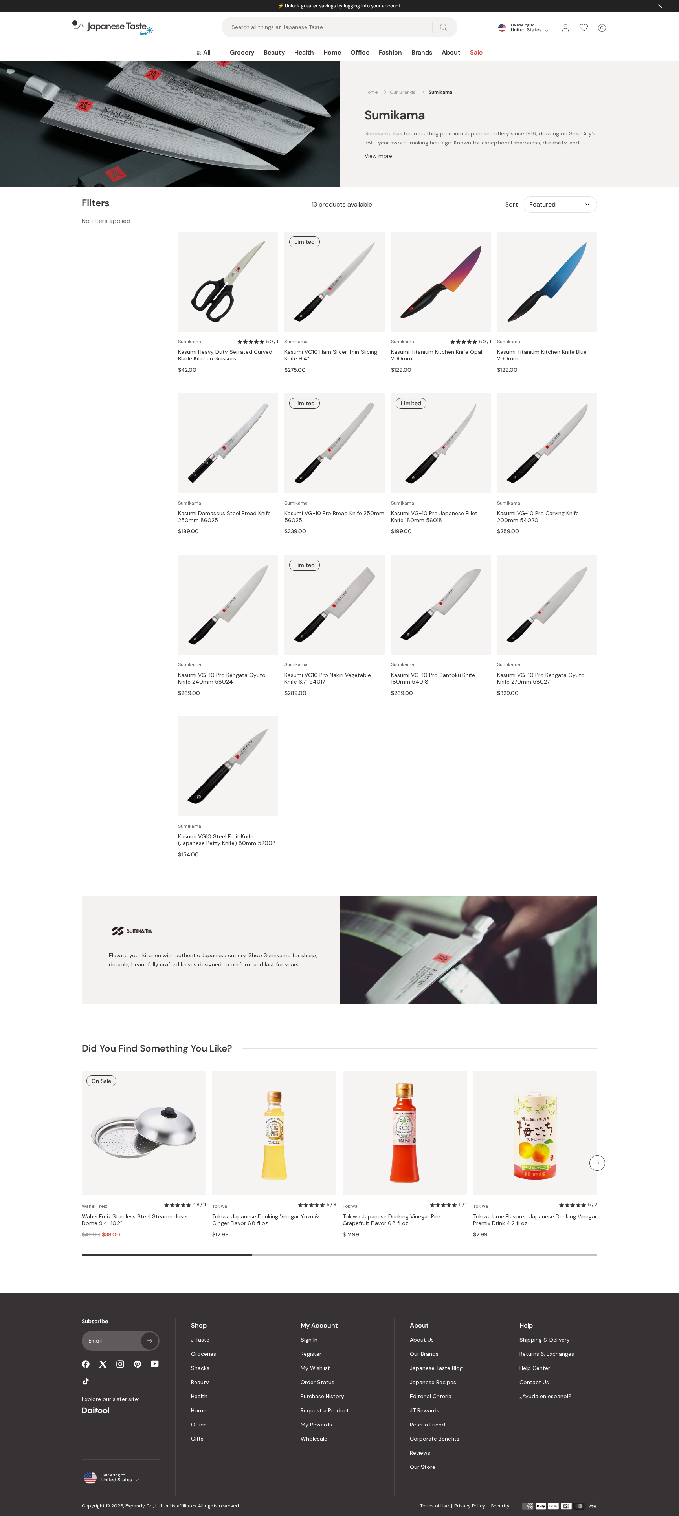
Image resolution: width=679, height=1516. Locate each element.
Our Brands (424, 1353)
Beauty (274, 52)
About (451, 52)
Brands (421, 52)
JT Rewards (424, 1410)
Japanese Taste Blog (436, 1368)
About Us (422, 1339)
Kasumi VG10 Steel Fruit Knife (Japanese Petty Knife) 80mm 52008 (227, 840)
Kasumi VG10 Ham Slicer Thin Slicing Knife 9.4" (330, 355)
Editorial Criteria (430, 1396)
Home (332, 52)
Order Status (317, 1382)
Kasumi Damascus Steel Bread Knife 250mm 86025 (224, 517)
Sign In (309, 1339)
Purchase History (322, 1396)
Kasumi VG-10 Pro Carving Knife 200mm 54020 (538, 517)
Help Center (534, 1368)
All (207, 52)
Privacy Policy (469, 1506)
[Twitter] (103, 1364)
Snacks (200, 1368)
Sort (511, 204)
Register (311, 1353)
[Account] (565, 28)
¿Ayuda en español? (545, 1396)
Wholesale (314, 1438)
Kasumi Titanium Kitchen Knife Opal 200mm (436, 355)
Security (500, 1506)
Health (304, 52)
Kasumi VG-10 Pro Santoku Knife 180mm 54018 (433, 679)
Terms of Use (434, 1506)
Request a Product (325, 1410)
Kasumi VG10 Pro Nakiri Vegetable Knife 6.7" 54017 (327, 679)
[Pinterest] (137, 1364)
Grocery (242, 52)
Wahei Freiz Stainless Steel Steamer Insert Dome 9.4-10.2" (136, 1220)
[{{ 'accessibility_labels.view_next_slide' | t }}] (597, 1163)
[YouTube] (155, 1364)
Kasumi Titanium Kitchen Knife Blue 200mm (542, 355)
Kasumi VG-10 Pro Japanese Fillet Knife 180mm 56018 (434, 517)
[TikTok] (86, 1381)
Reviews (420, 1452)
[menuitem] (203, 52)
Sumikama (189, 341)
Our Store (422, 1466)
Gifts (197, 1438)
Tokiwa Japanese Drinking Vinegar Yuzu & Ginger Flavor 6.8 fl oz (265, 1220)
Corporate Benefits (434, 1438)
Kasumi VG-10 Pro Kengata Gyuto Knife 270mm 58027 (541, 679)
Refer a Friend (427, 1424)
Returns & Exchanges (546, 1353)
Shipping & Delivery (544, 1339)
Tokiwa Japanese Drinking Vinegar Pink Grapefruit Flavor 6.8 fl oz (392, 1220)
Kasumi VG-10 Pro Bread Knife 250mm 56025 (334, 517)
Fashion (390, 52)
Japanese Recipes (433, 1382)
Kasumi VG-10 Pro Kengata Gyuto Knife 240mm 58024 (222, 679)
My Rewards (316, 1424)
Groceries (203, 1353)
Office (360, 52)
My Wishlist (315, 1368)
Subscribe (149, 1341)
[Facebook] (86, 1364)
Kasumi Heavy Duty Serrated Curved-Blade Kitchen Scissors (226, 355)
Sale (476, 52)
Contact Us (534, 1382)
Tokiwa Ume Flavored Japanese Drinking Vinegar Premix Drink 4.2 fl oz (535, 1220)
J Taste (200, 1339)
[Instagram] (120, 1364)
